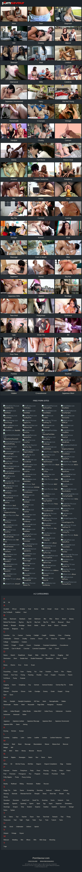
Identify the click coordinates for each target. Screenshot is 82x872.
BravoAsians (8, 566)
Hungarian (50, 704)
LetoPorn (7, 502)
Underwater (19, 826)
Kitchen (13, 731)
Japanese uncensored (62, 721)
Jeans (18, 724)
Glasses (6, 691)
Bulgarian (15, 629)
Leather (36, 737)
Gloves (23, 691)
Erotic (26, 665)
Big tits (45, 622)
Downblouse (49, 658)
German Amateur (47, 685)
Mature (47, 744)
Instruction (7, 714)
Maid (13, 744)
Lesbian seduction (56, 737)
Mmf (10, 751)
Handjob (12, 701)
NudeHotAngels (9, 453)
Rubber (38, 784)
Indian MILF (37, 711)
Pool (5, 774)
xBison (54, 543)
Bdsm (57, 619)
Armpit (49, 609)
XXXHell (36, 487)
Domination (7, 658)
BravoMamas (46, 525)
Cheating (67, 635)
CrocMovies (27, 476)
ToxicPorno (7, 522)
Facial (15, 671)
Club (69, 638)
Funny (15, 678)
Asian (56, 609)
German (36, 685)
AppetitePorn (27, 437)
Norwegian (22, 757)
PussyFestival (8, 497)
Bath (30, 619)
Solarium (60, 800)
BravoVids (65, 427)
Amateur (22, 609)
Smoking (44, 800)
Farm (22, 671)
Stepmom (59, 803)
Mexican (65, 744)
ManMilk (17, 430)
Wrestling (52, 840)
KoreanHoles (8, 527)
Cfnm (59, 635)
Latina (29, 737)
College (6, 642)
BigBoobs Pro (46, 515)
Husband (59, 704)
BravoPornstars (9, 546)
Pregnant (37, 774)
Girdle (71, 685)
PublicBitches (8, 488)
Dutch (65, 658)
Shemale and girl (25, 793)
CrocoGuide (26, 526)
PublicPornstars (47, 461)
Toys (40, 820)
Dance (5, 655)
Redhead (13, 784)
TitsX (33, 484)
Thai (62, 817)
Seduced (48, 790)
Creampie (37, 645)
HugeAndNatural (9, 473)
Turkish (53, 820)
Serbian (65, 790)
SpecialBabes (8, 427)
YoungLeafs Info (9, 483)
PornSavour (7, 449)
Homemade (7, 704)
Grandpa (37, 691)
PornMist (45, 417)
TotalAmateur (27, 466)
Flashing (30, 675)
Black (68, 622)
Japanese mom (47, 721)
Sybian (12, 810)
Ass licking (70, 609)
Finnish (6, 675)
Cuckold (6, 648)
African (14, 609)
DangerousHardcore (68, 449)
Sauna (22, 790)
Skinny (6, 797)
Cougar (14, 645)
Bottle (36, 625)
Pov (30, 774)
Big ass (21, 622)
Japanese (7, 721)
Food (46, 675)
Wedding (15, 840)
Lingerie (67, 737)
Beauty (71, 619)
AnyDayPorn (27, 536)
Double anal (24, 658)
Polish (68, 770)
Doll (67, 655)
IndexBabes (27, 481)
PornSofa (64, 486)
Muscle (39, 751)
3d (9, 602)
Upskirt (36, 826)
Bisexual (60, 622)
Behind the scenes (10, 622)
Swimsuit (63, 807)
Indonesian (59, 711)
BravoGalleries (66, 491)
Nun (37, 757)
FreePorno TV (66, 527)
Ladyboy (15, 737)
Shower (61, 793)
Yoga (5, 846)
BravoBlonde (27, 461)
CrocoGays (26, 516)
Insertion (68, 711)
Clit (47, 638)
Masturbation (38, 744)
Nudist (30, 757)
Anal (29, 609)
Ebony (5, 665)
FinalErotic (26, 457)
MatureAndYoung (9, 444)
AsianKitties (27, 556)
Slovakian (7, 800)
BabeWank (7, 413)
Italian (24, 714)
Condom (24, 642)
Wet (22, 840)
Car (14, 635)
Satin (15, 790)
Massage (27, 744)
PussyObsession (47, 510)
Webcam (6, 840)
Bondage (21, 625)
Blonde (6, 625)
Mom (16, 751)
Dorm (15, 658)
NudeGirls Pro (66, 506)
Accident (6, 609)
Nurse (43, 757)
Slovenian (16, 800)
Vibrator (6, 833)
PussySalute (66, 547)
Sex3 (14, 505)
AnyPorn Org (27, 447)
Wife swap (43, 840)
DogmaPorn (65, 459)
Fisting (23, 675)
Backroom (13, 619)
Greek (53, 691)
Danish (13, 655)
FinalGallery (7, 493)
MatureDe (45, 575)
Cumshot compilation (39, 648)
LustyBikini (65, 432)
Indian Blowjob (14, 711)
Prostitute (55, 774)
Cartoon (20, 635)
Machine (6, 744)
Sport (38, 803)
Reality (6, 784)
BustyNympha (66, 413)
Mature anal (56, 744)
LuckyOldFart (66, 476)
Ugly (5, 826)
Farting (29, 671)
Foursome (62, 675)
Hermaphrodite (53, 701)
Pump (17, 777)
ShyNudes (26, 502)
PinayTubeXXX (47, 501)
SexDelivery (46, 585)
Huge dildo (40, 704)
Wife (35, 840)
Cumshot (26, 648)
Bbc (45, 619)
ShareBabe (26, 413)
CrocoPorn (26, 442)
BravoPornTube (9, 537)
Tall (5, 817)
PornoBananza (27, 492)
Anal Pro (56, 452)
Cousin (29, 645)
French (70, 675)
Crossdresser (64, 645)
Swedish (54, 807)
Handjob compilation (24, 701)
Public (63, 774)
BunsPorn (26, 432)
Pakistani (6, 770)
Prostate (46, 774)
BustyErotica (8, 458)
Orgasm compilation (50, 764)
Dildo (36, 655)
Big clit (29, 622)
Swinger (71, 807)
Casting (28, 635)
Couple (21, 645)
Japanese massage (33, 721)
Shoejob (36, 793)
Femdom (48, 671)
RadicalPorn (65, 542)
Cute (50, 648)
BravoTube (26, 565)
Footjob (53, 675)
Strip (22, 807)
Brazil (43, 625)
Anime (36, 609)
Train (46, 820)
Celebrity (52, 635)
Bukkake (6, 629)
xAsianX (17, 584)
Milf (12, 747)
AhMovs (56, 570)
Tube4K (74, 461)
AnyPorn (26, 507)
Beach (64, 619)
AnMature (26, 570)
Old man (30, 764)
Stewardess (68, 803)
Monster (31, 751)
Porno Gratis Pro (67, 556)
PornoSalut (26, 541)
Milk (5, 751)
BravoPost (7, 532)
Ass (62, 609)
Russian (46, 784)
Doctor (53, 655)
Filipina (69, 671)
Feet (41, 671)
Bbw (50, 619)
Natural (6, 757)
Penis (38, 770)
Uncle (11, 826)
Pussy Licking (26, 777)
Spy (44, 803)
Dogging (60, 655)
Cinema (32, 638)
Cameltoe (6, 635)
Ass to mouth (8, 612)
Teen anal (46, 817)
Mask (20, 744)
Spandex (6, 803)
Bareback (22, 619)
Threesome (7, 820)
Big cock (37, 622)
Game (14, 685)
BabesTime (46, 457)
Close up (54, 638)
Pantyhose (23, 770)
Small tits (35, 800)
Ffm (62, 671)
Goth (30, 691)
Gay (29, 685)
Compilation (15, 642)
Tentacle (54, 817)
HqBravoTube (46, 562)
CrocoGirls (26, 575)
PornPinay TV (46, 422)
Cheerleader (7, 638)
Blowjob (13, 625)
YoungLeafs (46, 540)
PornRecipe (46, 444)
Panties (14, 770)
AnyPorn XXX (8, 463)
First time (14, 675)
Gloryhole (15, 691)
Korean (21, 731)
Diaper (30, 655)
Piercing (45, 770)
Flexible (39, 675)
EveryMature (66, 454)
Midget (6, 747)
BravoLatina (65, 417)
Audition (17, 612)
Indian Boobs (27, 711)
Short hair (53, 793)
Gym (5, 694)
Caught (44, 635)
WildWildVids (46, 548)
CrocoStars (7, 576)
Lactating (6, 737)
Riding (21, 784)
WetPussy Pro (46, 520)
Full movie (7, 678)
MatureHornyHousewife (11, 439)
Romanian (30, 784)
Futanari (22, 678)
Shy (68, 793)
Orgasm (38, 764)
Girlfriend (6, 688)
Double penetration (36, 658)
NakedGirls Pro (8, 408)
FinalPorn (7, 478)
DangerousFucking (9, 512)
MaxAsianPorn (47, 408)
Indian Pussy (49, 711)
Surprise (37, 807)
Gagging (6, 685)
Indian (5, 711)
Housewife (31, 704)
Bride (49, 625)
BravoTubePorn (47, 557)
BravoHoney (8, 417)
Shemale (14, 793)
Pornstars (12, 774)
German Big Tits (61, 685)
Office (5, 764)
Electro (13, 665)
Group (67, 691)
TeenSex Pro (66, 571)
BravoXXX (7, 571)
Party (32, 770)
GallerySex (45, 476)
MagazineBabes (28, 452)
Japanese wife (8, 724)
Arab (42, 609)
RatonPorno (65, 471)
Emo (19, 665)
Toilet (34, 820)
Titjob (27, 820)
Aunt (25, 612)
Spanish (14, 803)
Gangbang (22, 685)
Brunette (64, 625)
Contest (6, 645)
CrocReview (46, 535)
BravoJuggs (27, 560)
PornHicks (65, 561)
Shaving (6, 793)
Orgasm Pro (27, 422)
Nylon (50, 757)
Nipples (13, 757)
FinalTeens (7, 551)
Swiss (5, 810)
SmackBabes (46, 413)
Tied (15, 820)
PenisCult (65, 437)
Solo (67, 800)
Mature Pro (26, 585)
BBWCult (64, 422)
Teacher (24, 817)
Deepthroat (21, 655)
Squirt (50, 803)
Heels (44, 701)
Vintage (14, 833)
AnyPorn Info (46, 553)
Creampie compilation (50, 645)
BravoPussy (46, 439)
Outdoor (68, 764)
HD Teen (36, 701)
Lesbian (44, 737)
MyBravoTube (27, 427)
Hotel (23, 704)
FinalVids (26, 511)
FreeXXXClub (46, 449)
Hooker (16, 704)
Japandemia (27, 551)
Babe (5, 619)
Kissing (6, 731)
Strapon (15, 807)
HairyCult (45, 580)
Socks (53, 800)
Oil (11, 764)
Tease (32, 817)
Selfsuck (57, 790)
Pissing (54, 770)
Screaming (30, 790)
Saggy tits (7, 790)
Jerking (25, 724)
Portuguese (22, 774)
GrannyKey (65, 510)
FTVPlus (45, 471)
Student (29, 807)
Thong (68, 817)
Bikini (53, 622)
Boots (29, 625)
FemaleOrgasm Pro (68, 522)
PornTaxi (64, 552)
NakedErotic (65, 442)
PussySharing (27, 546)
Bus (22, 629)
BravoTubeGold (9, 468)
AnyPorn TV (65, 566)
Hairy (5, 701)
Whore (28, 840)
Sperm (31, 803)
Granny (45, 691)
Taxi (17, 817)
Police (61, 770)
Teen (38, 817)
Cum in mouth (16, 648)
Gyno (11, 694)
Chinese (16, 638)
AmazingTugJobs (67, 496)
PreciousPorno (66, 584)
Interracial (16, 714)
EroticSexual (46, 567)
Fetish (56, 671)
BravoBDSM (27, 580)
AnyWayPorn (27, 417)
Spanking (23, 803)
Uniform (28, 826)
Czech (57, 648)
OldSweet (26, 497)
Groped (60, 691)
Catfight (36, 635)
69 (4, 602)
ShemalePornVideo (48, 434)
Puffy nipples (8, 777)
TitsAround (45, 427)
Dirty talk (44, 655)
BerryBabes (65, 408)
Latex (22, 737)
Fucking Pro (65, 532)
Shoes (45, 793)
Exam (33, 665)
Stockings (7, 807)
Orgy (61, 764)
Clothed (62, 638)
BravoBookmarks (47, 861)
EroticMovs (46, 496)
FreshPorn (26, 471)
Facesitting (7, 671)
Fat (35, 671)
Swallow (45, 807)
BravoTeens (7, 556)
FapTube (64, 515)
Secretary (40, 790)
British (56, 625)
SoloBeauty (26, 521)
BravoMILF (7, 561)
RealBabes (26, 531)
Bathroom (38, 619)
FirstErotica (26, 408)
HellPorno (65, 579)
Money (24, 751)
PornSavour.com (14, 3)
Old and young (20, 764)
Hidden (64, 701)
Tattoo (11, 817)
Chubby (24, 638)
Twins (61, 820)
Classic (40, 638)
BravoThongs (8, 422)
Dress (58, 658)
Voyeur (21, 833)
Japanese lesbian (18, 721)
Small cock (25, 800)
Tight (21, 820)
